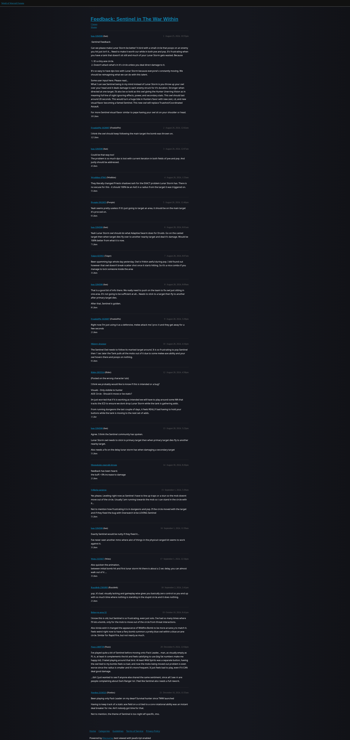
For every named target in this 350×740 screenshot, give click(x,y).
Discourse (107, 738)
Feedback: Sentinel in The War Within (134, 19)
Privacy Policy (153, 731)
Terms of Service (134, 731)
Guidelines (118, 731)
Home (93, 731)
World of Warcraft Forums (12, 3)
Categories (104, 731)
